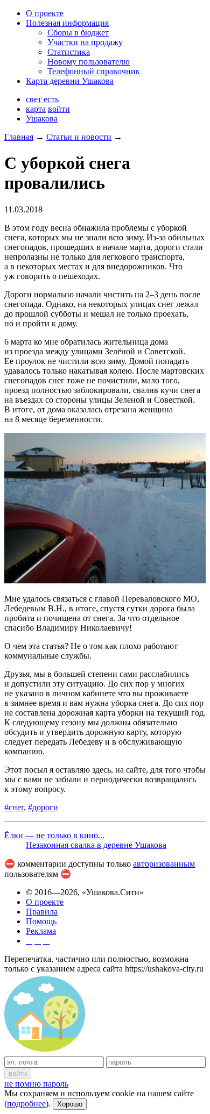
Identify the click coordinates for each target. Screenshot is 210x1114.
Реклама (41, 931)
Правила (42, 911)
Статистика (68, 51)
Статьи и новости (78, 136)
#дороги (43, 807)
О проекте (45, 13)
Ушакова (42, 118)
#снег (14, 807)
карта (36, 108)
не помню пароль (36, 1083)
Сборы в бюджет (78, 32)
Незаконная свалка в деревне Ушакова (96, 844)
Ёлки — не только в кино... (54, 835)
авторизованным (164, 863)
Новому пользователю (88, 61)
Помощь (41, 921)
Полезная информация (67, 22)
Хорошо (69, 1104)
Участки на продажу (85, 42)
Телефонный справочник (93, 71)
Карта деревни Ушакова (70, 80)
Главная (18, 136)
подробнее (26, 1103)
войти (59, 108)
